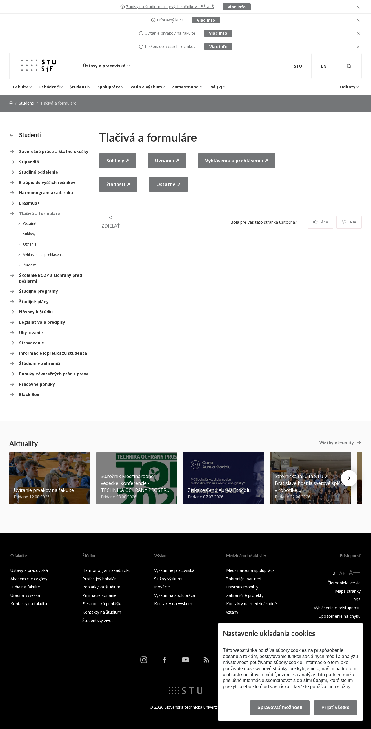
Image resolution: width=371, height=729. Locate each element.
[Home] (11, 103)
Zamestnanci (185, 87)
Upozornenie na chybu (340, 616)
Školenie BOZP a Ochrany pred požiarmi (50, 278)
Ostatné (29, 223)
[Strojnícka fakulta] (38, 65)
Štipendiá (29, 162)
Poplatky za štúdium (101, 587)
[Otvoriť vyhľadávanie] (349, 66)
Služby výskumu (169, 578)
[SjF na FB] (164, 660)
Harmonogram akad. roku (106, 570)
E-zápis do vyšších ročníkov (47, 182)
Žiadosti (30, 265)
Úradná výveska (25, 595)
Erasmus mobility (242, 587)
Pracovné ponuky (37, 384)
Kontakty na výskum (173, 603)
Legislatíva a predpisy (42, 322)
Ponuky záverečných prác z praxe (54, 374)
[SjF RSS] (206, 660)
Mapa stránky (348, 591)
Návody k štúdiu (36, 311)
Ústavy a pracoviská (105, 65)
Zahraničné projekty (244, 595)
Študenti (79, 87)
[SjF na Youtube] (185, 660)
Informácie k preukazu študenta (53, 353)
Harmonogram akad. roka (46, 192)
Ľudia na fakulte (25, 587)
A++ (355, 572)
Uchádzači (49, 87)
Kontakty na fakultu (28, 603)
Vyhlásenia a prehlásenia (43, 254)
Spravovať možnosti (279, 707)
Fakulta (21, 87)
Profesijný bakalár (99, 578)
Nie (352, 222)
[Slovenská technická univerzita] (185, 690)
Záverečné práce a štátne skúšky (53, 151)
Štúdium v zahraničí (39, 363)
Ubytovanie (31, 332)
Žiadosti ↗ (118, 184)
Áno (324, 222)
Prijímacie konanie (99, 595)
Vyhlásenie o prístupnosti (337, 607)
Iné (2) (215, 87)
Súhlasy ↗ (117, 160)
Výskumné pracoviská (174, 570)
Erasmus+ (29, 203)
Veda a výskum (146, 87)
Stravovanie (31, 343)
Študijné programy (38, 291)
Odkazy (348, 87)
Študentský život (97, 620)
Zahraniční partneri (243, 578)
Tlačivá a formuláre (39, 213)
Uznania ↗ (167, 160)
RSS (357, 599)
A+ (342, 573)
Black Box (29, 394)
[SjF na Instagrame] (143, 660)
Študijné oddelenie (38, 172)
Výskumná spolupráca (174, 595)
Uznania (30, 244)
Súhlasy (29, 234)
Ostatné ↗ (168, 184)
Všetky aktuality (336, 443)
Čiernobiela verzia (344, 583)
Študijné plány (34, 301)
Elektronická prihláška (102, 603)
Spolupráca (109, 87)
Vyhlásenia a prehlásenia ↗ (236, 160)
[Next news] (349, 478)
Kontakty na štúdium (101, 612)
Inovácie (162, 587)
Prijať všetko (335, 707)
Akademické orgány (28, 578)
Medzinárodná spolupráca (250, 570)
